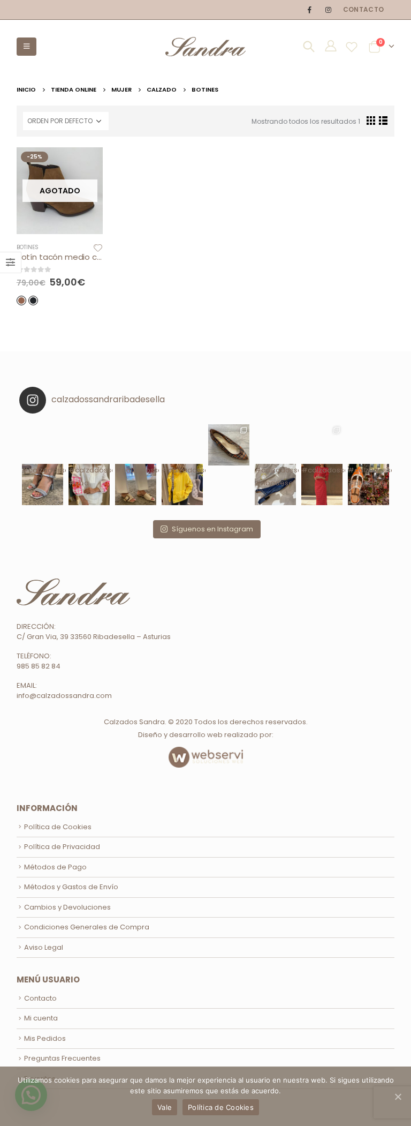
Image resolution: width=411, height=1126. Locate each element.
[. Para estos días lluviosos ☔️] (182, 445)
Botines (28, 247)
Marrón (21, 300)
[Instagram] (328, 10)
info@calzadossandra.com (64, 695)
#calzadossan (182, 470)
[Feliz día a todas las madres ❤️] (321, 445)
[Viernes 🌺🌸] (89, 445)
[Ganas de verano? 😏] (135, 445)
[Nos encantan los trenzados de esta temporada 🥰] (228, 445)
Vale (164, 1107)
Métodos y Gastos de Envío (71, 887)
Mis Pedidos (45, 1038)
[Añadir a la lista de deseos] (98, 247)
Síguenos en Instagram (212, 529)
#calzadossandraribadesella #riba (89, 476)
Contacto (363, 9)
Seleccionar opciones (85, 165)
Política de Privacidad (62, 847)
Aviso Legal (43, 947)
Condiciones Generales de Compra (86, 927)
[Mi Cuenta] (330, 47)
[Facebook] (309, 10)
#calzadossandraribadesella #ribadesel (275, 476)
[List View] (383, 120)
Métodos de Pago (55, 867)
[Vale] (397, 1096)
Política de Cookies (58, 827)
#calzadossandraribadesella (135, 470)
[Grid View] (371, 120)
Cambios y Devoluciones (67, 907)
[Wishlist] (352, 47)
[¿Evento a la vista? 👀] (42, 445)
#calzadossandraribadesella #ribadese (368, 476)
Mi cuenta (41, 1018)
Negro (33, 300)
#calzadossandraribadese (42, 470)
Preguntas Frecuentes (62, 1058)
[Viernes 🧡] (368, 445)
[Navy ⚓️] (275, 445)
